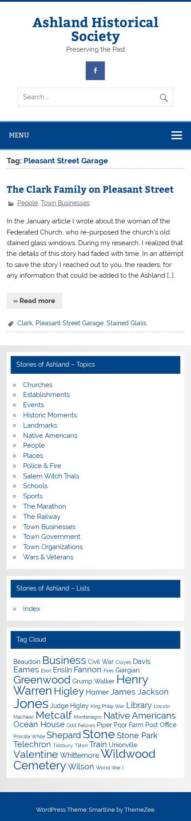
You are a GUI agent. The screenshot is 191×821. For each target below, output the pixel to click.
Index (31, 609)
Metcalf (54, 715)
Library (139, 705)
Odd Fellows (81, 725)
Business (64, 660)
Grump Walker (93, 681)
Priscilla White (29, 736)
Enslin (62, 670)
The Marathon (44, 506)
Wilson (81, 766)
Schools (35, 486)
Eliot (46, 670)
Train (98, 744)
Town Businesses (65, 202)
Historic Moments (50, 415)
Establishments (46, 395)
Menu (19, 135)
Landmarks (40, 425)
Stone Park (137, 735)
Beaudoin (26, 661)
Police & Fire (42, 466)
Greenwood (42, 679)
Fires (108, 670)
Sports (33, 496)
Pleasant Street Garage (69, 323)
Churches (37, 385)
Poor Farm (128, 724)
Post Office (160, 724)
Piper (104, 724)
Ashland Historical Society (95, 28)
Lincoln (162, 706)
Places (33, 456)
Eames (26, 669)
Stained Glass (127, 323)
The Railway (41, 517)
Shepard (64, 735)
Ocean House (39, 724)
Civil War (101, 661)
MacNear (23, 717)
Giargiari (127, 670)
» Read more (34, 301)
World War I (109, 767)
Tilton (81, 745)
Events (33, 405)
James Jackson (140, 691)
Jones (30, 703)
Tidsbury (63, 745)
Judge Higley (69, 705)
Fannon (88, 669)
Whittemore (79, 755)
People (27, 202)
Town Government (51, 537)
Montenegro (88, 717)
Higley (69, 691)
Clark (24, 323)
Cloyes (123, 662)
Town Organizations (53, 547)
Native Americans (50, 436)
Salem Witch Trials (51, 476)
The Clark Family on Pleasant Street (90, 188)
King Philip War (107, 706)
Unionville (123, 744)
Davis (142, 661)
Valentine (35, 754)
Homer (97, 692)
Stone (99, 734)
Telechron (32, 744)
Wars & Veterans (48, 557)
